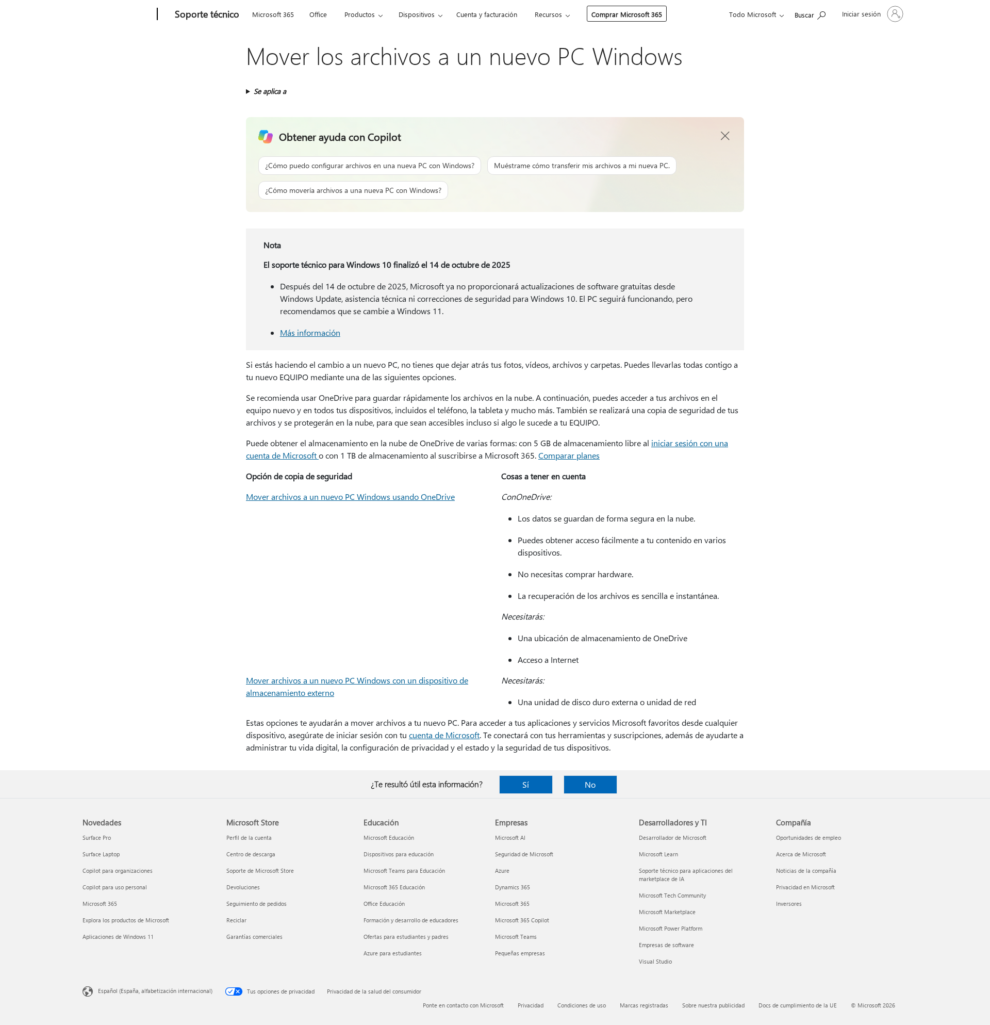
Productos (359, 14)
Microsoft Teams (516, 936)
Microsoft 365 (273, 14)
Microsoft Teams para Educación (404, 870)
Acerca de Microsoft (801, 854)
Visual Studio (655, 961)
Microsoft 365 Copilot (522, 920)
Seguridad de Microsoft (524, 854)
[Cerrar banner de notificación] (725, 136)
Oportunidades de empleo (808, 837)
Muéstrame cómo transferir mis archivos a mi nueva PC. (582, 165)
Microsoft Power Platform (670, 928)
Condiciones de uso (581, 1005)
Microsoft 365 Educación (394, 887)
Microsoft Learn (658, 854)
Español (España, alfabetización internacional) (155, 991)
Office (318, 14)
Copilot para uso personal (114, 887)
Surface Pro (96, 837)
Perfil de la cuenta (249, 837)
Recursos (548, 14)
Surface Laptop (101, 854)
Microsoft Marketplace (667, 912)
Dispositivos (417, 14)
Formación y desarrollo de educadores (411, 920)
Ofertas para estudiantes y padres (406, 936)
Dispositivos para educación (399, 854)
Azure (502, 870)
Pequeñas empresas (520, 953)
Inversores (789, 903)
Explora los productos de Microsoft (125, 920)
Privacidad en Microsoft (805, 887)
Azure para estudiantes (393, 953)
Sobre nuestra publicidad (713, 1005)
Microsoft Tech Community (672, 895)
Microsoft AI (510, 837)
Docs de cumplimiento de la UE (797, 1005)
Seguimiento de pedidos (256, 903)
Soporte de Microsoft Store (260, 870)
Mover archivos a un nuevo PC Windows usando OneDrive (350, 496)
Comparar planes (569, 455)
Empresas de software (666, 945)
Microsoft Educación (389, 837)
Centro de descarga (250, 854)
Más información (310, 332)
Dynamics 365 (512, 887)
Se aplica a (270, 91)
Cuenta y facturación (486, 14)
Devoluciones (243, 887)
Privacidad (530, 1005)
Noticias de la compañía (806, 870)
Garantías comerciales (254, 936)
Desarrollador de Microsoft (672, 837)
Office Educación (384, 903)
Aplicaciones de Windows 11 (118, 936)
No (590, 784)
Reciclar (236, 920)
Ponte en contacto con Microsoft (463, 1005)
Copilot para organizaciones (117, 870)
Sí (525, 784)
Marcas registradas (644, 1005)
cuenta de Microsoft (444, 734)
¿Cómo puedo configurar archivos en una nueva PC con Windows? (369, 165)
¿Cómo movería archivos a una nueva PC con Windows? (353, 190)
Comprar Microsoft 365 (626, 14)
